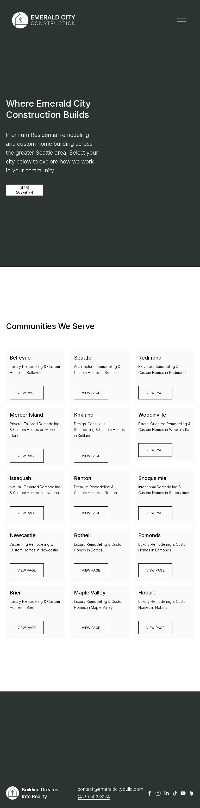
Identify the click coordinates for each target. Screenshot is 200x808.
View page (26, 393)
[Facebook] (149, 793)
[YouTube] (183, 793)
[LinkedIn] (166, 793)
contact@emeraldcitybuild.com (110, 789)
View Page (155, 628)
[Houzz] (191, 793)
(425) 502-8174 (24, 190)
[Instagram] (158, 793)
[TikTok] (174, 793)
